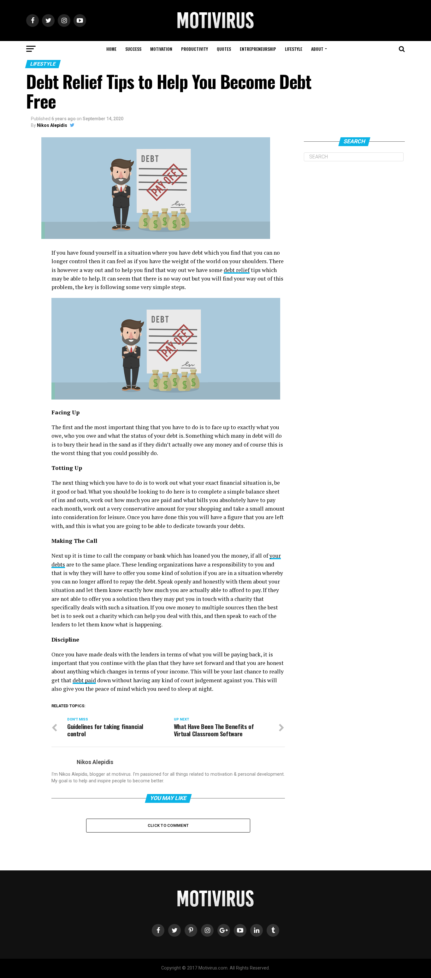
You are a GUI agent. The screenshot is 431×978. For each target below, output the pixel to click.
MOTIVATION (161, 48)
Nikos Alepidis (52, 125)
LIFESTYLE (293, 48)
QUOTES (224, 48)
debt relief (237, 270)
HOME (111, 48)
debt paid (84, 680)
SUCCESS (133, 48)
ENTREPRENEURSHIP (258, 48)
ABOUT (317, 48)
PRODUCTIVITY (194, 48)
